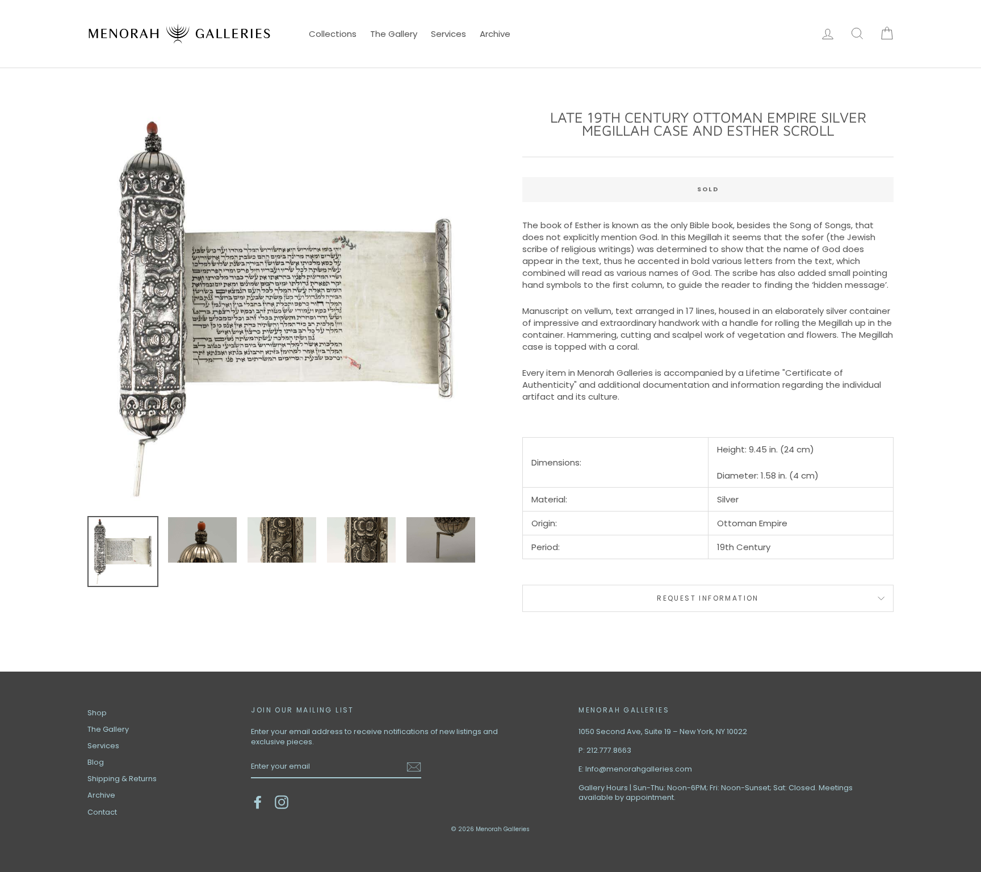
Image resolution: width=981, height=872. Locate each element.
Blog (95, 762)
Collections (333, 34)
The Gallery (393, 34)
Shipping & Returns (122, 778)
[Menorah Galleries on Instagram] (281, 802)
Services (448, 34)
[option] (285, 309)
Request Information (708, 598)
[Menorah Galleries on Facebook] (258, 802)
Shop (97, 713)
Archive (495, 34)
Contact (102, 812)
